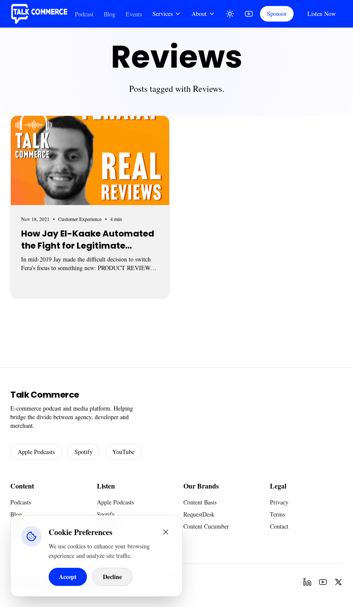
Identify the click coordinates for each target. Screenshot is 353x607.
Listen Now (321, 13)
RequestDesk (198, 514)
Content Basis (200, 502)
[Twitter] (338, 582)
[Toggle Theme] (230, 14)
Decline (112, 576)
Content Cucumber (206, 526)
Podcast (84, 14)
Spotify (83, 452)
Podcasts (20, 502)
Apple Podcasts (36, 452)
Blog (109, 14)
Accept (68, 576)
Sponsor (277, 13)
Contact (279, 526)
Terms (277, 514)
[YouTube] (249, 13)
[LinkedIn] (307, 582)
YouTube (123, 452)
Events (134, 14)
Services (162, 13)
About (199, 13)
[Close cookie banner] (166, 532)
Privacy (279, 502)
